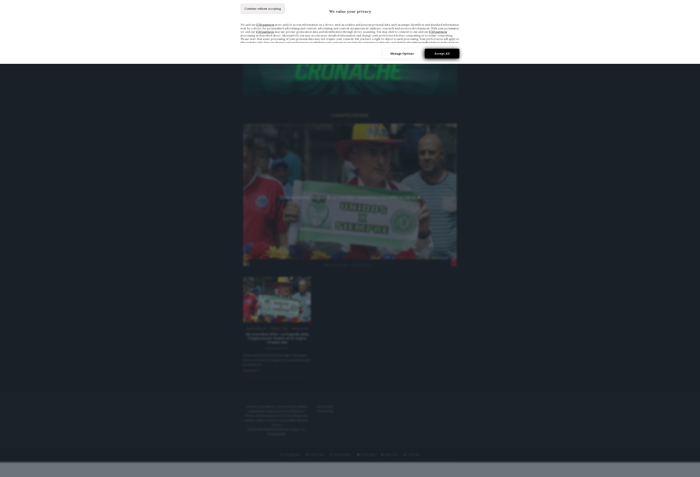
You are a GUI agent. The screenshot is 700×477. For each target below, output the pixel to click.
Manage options (402, 53)
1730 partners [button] (265, 24)
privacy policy (421, 42)
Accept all (442, 53)
